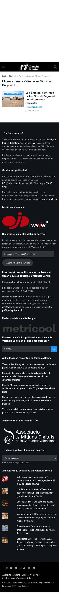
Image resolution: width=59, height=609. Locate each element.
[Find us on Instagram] (7, 568)
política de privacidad (12, 310)
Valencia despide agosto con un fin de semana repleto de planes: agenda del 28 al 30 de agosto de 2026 (29, 366)
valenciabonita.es (25, 582)
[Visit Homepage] (29, 67)
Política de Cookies (20, 586)
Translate (24, 462)
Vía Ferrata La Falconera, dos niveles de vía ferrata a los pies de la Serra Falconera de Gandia (27, 411)
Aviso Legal (39, 582)
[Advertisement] (29, 31)
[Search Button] (55, 67)
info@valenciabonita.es (13, 183)
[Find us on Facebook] (3, 568)
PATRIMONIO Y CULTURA (13, 93)
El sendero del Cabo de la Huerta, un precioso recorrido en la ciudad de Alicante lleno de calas (37, 530)
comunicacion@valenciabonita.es (41, 199)
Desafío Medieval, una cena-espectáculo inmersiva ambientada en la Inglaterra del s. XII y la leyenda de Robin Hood (29, 389)
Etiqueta (12, 76)
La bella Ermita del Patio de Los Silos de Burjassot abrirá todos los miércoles (40, 98)
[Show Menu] (3, 67)
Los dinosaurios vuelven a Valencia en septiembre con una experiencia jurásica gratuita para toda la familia (35, 493)
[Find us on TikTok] (24, 568)
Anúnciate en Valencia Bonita (15, 574)
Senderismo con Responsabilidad (17, 578)
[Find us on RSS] (34, 568)
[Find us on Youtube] (11, 568)
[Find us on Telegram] (16, 568)
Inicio (4, 76)
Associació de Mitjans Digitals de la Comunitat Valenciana (29, 141)
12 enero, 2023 (33, 111)
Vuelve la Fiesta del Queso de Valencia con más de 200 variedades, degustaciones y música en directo (36, 518)
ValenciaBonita (35, 107)
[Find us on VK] (29, 568)
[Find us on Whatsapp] (20, 568)
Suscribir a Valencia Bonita (17, 262)
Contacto (34, 574)
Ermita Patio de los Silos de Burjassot (34, 76)
